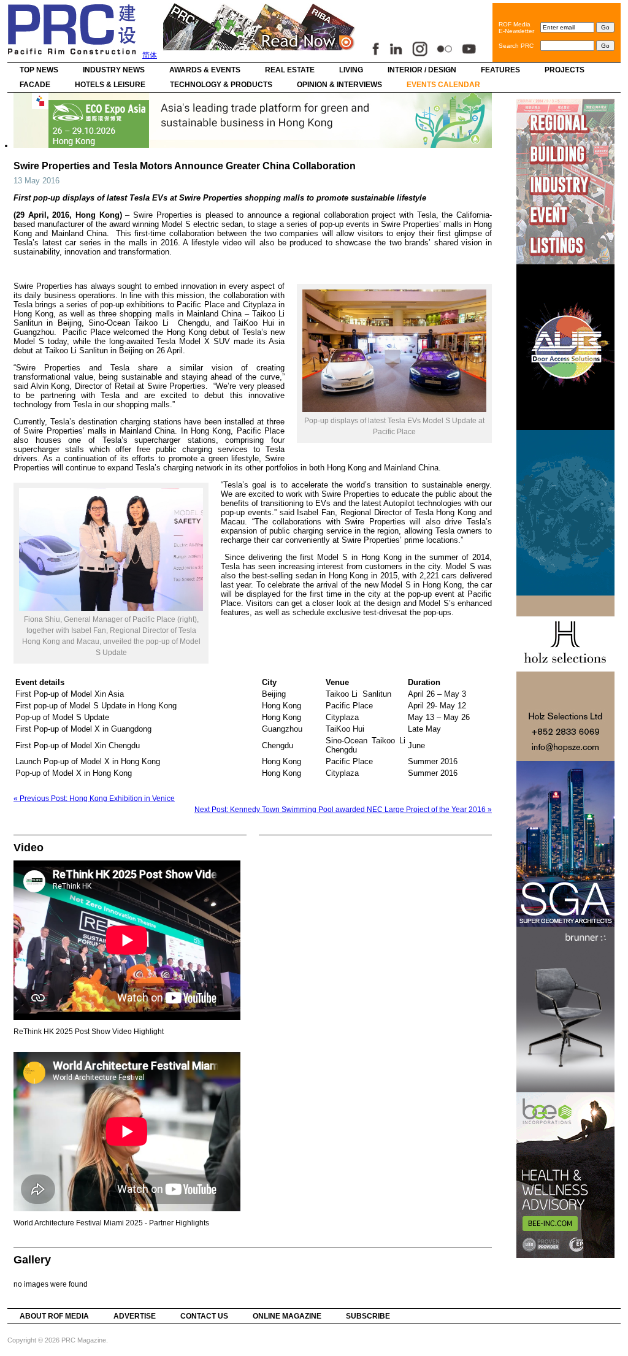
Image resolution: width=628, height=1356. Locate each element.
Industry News (114, 70)
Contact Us (204, 1316)
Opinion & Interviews (339, 84)
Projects (564, 70)
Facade (35, 84)
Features (500, 70)
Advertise (134, 1316)
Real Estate (290, 70)
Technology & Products (221, 84)
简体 (149, 55)
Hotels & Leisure (110, 84)
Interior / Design (422, 70)
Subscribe (368, 1316)
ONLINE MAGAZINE (287, 1316)
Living (351, 70)
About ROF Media (54, 1316)
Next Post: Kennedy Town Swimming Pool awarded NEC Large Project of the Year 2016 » (343, 809)
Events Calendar (443, 84)
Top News (39, 70)
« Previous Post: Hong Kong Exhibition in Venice (94, 798)
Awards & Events (204, 70)
